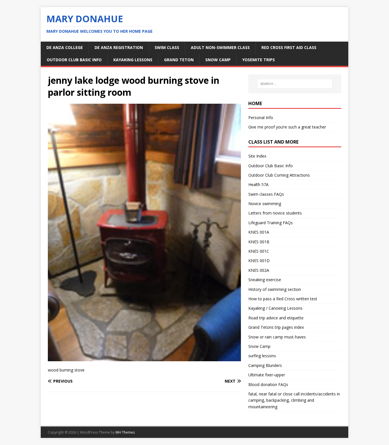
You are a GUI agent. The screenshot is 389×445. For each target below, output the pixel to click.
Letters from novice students (275, 213)
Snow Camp (259, 346)
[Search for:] (295, 84)
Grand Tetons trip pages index (276, 327)
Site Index (257, 156)
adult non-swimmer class (220, 47)
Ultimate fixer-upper (266, 374)
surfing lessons (262, 355)
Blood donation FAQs (268, 384)
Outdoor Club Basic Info (74, 59)
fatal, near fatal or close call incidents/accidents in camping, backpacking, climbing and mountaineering (294, 400)
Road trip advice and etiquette (276, 318)
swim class (167, 47)
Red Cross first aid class (288, 47)
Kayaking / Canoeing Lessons (275, 308)
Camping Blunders (265, 365)
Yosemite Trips (258, 59)
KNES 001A (258, 232)
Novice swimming (264, 203)
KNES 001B (258, 241)
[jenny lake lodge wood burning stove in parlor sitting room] (144, 358)
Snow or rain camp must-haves (277, 337)
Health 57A (258, 184)
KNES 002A (258, 270)
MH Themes (125, 432)
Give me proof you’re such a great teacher (287, 127)
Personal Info (260, 117)
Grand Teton (179, 59)
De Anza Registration (119, 47)
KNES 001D (259, 260)
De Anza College (64, 47)
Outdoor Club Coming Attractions (279, 175)
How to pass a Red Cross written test (282, 298)
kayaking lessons (132, 59)
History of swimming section (274, 289)
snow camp (218, 59)
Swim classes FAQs (266, 194)
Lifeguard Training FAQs (270, 222)
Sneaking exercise (264, 279)
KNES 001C (258, 251)
